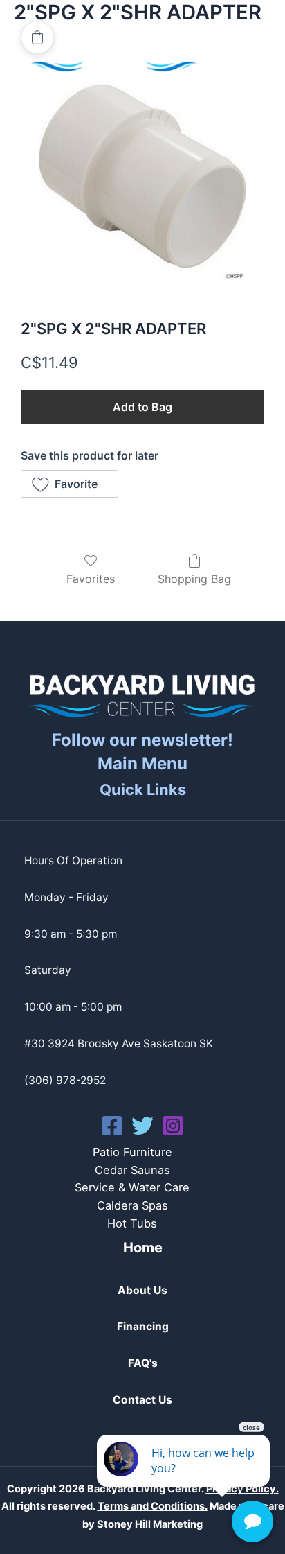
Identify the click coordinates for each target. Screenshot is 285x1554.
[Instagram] (173, 1126)
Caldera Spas (132, 1205)
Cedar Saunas (132, 1170)
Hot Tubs (132, 1223)
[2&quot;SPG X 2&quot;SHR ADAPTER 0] (142, 176)
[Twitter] (142, 1126)
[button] (69, 484)
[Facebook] (112, 1126)
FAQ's (143, 1363)
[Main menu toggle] (242, 55)
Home (143, 1247)
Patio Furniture (132, 1152)
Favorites (90, 579)
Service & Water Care (132, 1187)
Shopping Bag (194, 579)
